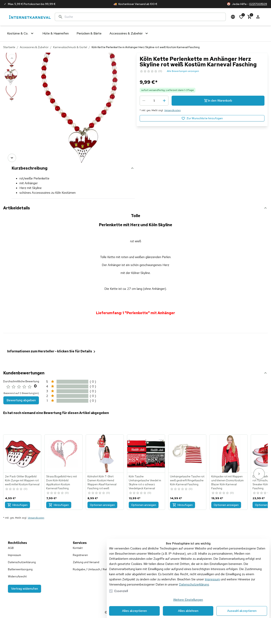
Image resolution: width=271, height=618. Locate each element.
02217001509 (258, 4)
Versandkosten (172, 110)
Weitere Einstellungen (188, 600)
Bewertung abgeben (21, 400)
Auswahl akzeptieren (242, 611)
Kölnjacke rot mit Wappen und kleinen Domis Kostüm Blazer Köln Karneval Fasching (227, 482)
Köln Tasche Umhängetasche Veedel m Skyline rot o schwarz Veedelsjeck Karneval (145, 482)
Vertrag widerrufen (24, 589)
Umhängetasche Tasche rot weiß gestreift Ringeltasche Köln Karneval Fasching (187, 480)
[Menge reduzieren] (144, 100)
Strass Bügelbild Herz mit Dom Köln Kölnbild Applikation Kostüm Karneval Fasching (61, 482)
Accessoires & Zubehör (34, 47)
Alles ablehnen (188, 611)
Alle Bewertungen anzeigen (183, 71)
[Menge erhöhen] (164, 100)
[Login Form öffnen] (258, 17)
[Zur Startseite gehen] (30, 17)
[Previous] (12, 58)
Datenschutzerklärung (194, 584)
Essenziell (121, 591)
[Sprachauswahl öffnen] (233, 17)
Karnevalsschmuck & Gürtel (70, 47)
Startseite (9, 47)
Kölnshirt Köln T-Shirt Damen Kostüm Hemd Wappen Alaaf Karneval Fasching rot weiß (101, 482)
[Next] (12, 158)
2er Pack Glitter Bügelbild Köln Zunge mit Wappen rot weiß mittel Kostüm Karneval (22, 480)
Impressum (212, 579)
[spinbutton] (154, 100)
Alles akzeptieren (134, 611)
